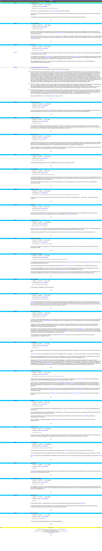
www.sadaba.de (51, 532)
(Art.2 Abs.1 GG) (66, 450)
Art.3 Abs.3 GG (40, 52)
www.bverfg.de (55, 95)
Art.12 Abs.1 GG (61, 334)
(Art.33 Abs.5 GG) (63, 271)
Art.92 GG (81, 503)
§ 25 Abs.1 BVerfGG (55, 10)
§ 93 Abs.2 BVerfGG (47, 320)
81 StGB (51, 110)
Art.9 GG (33, 455)
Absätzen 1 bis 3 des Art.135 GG (67, 382)
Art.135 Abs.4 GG (53, 388)
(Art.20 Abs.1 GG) (75, 56)
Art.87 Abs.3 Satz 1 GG (76, 393)
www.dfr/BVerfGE (43, 6)
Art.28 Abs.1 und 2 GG (71, 262)
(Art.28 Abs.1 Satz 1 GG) (65, 265)
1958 (1, 527)
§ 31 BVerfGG (48, 303)
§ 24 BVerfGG (33, 301)
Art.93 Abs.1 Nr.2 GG (89, 262)
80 (48, 110)
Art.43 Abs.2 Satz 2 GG (57, 419)
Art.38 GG (86, 415)
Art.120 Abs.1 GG (39, 360)
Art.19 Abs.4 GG (69, 214)
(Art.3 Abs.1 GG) (48, 56)
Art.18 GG (33, 471)
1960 (98, 527)
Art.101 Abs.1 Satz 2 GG (38, 228)
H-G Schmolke (60, 529)
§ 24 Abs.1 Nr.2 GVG (70, 232)
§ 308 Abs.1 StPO (61, 32)
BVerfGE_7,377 (81, 328)
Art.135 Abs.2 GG (58, 378)
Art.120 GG (34, 353)
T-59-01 (15, 52)
